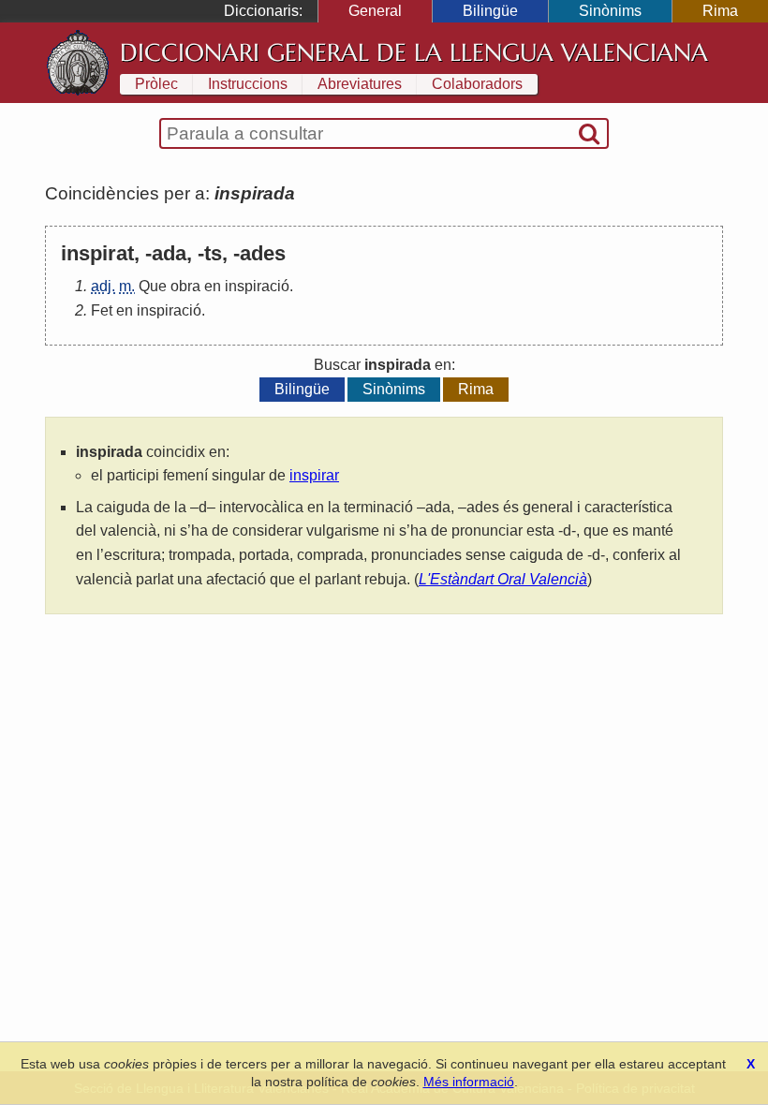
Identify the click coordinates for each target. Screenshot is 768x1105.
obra (185, 286)
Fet (101, 310)
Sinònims (610, 11)
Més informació (468, 1081)
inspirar (314, 475)
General (375, 11)
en (212, 286)
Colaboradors (477, 84)
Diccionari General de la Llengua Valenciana (414, 52)
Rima (720, 11)
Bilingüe (490, 11)
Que (153, 286)
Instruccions (248, 84)
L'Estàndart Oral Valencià (503, 579)
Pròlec (156, 84)
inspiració (257, 286)
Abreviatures (360, 84)
